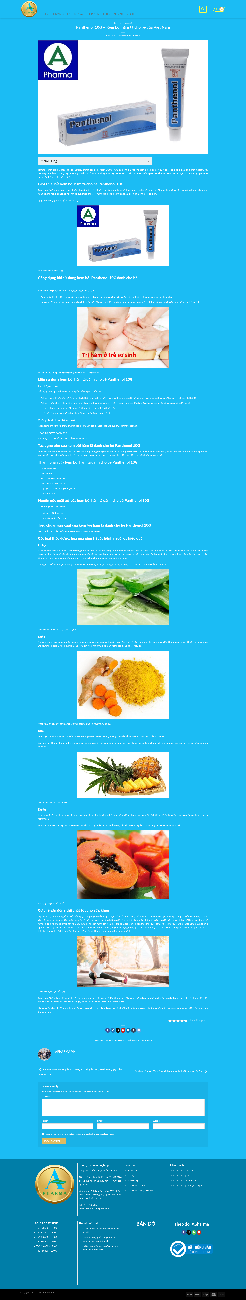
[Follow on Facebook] (183, 1232)
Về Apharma (133, 1171)
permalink (148, 1040)
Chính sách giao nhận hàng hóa (188, 1185)
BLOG (105, 14)
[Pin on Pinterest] (123, 1030)
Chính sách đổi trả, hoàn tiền (140, 1191)
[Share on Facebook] (107, 1030)
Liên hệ (130, 14)
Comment (47, 1096)
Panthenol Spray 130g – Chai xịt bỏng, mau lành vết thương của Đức (169, 1071)
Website (156, 1121)
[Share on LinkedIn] (128, 1030)
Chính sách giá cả (181, 1175)
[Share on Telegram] (138, 1030)
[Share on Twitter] (112, 1030)
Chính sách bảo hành (183, 1170)
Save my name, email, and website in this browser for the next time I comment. (80, 1134)
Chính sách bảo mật (136, 1186)
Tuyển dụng (133, 1181)
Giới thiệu (94, 14)
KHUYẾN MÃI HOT (61, 14)
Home (46, 14)
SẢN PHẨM (79, 14)
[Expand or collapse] (148, 161)
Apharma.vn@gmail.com (97, 1209)
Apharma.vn (134, 36)
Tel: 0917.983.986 (88, 1205)
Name (45, 1121)
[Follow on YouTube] (199, 1232)
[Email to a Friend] (118, 1030)
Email (100, 1121)
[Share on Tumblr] (133, 1030)
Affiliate (118, 14)
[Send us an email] (188, 1232)
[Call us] (194, 1232)
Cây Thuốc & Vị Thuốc (122, 1040)
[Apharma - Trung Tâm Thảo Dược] (29, 9)
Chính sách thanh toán (184, 1180)
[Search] (203, 9)
